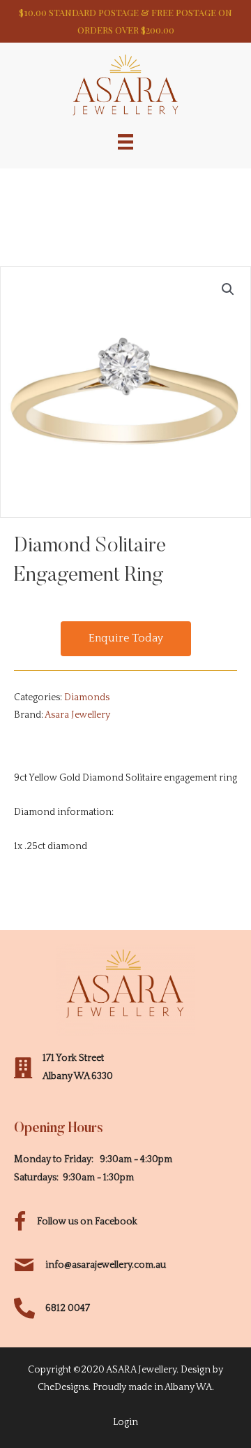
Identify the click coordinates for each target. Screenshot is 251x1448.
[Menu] (125, 141)
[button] (126, 638)
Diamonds (86, 697)
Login (125, 1422)
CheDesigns (63, 1387)
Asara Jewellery (77, 715)
